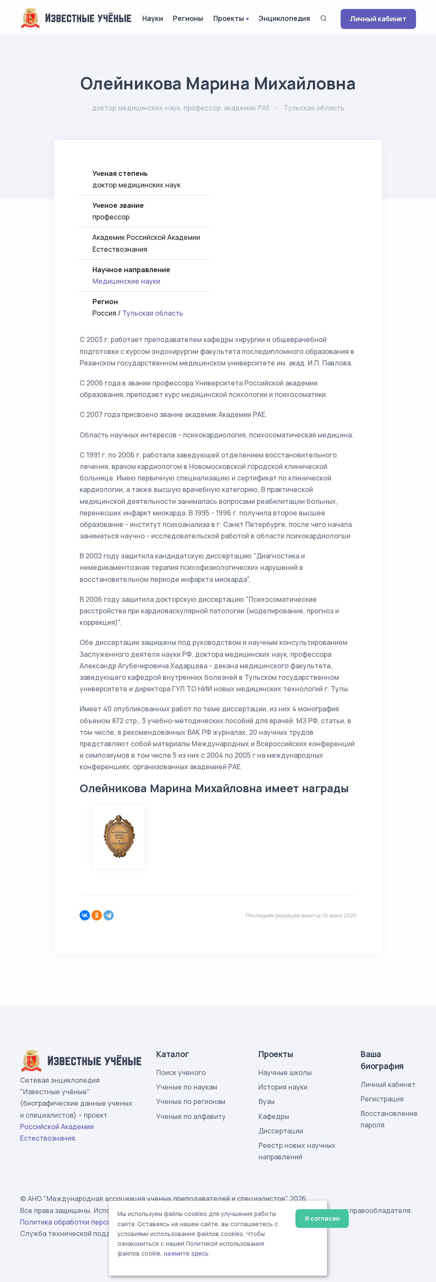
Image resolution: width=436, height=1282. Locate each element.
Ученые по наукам (186, 1087)
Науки (152, 18)
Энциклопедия (284, 18)
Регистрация (382, 1099)
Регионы (188, 18)
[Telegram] (108, 915)
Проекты (228, 18)
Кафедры (273, 1116)
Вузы (266, 1101)
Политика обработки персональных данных (93, 1222)
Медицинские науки (126, 281)
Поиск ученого (181, 1072)
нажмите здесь (186, 1253)
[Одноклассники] (97, 915)
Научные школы (285, 1072)
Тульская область (152, 313)
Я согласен (322, 1218)
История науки (282, 1087)
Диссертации (280, 1130)
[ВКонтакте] (85, 915)
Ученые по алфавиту (191, 1116)
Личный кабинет (378, 18)
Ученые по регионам (190, 1101)
